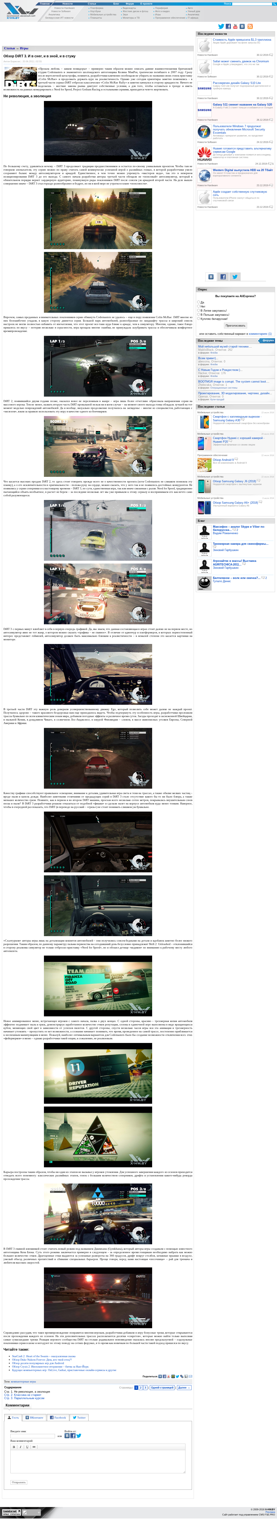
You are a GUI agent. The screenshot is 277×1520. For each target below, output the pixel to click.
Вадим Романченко (225, 533)
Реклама (270, 1512)
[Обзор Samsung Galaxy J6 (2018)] (204, 492)
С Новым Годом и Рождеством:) (219, 370)
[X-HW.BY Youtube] (236, 26)
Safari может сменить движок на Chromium (241, 61)
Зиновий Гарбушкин (225, 550)
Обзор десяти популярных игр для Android (38, 1363)
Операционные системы (223, 387)
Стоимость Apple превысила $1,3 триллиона (242, 39)
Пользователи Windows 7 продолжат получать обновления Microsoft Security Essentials (239, 129)
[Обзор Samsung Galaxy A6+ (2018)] (204, 514)
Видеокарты (129, 8)
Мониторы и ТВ (131, 17)
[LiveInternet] (186, 1376)
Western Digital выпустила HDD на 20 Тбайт (243, 170)
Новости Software (61, 11)
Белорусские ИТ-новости (59, 17)
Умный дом (194, 11)
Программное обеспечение (170, 17)
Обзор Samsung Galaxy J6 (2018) (234, 481)
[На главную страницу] (20, 11)
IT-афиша (193, 17)
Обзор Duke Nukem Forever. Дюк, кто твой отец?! (42, 1359)
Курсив (21, 1447)
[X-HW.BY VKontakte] (243, 26)
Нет (203, 306)
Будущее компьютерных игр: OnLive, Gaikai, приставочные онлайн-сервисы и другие (64, 1370)
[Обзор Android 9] (204, 471)
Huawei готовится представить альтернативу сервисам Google (242, 150)
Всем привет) (207, 358)
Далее (184, 1387)
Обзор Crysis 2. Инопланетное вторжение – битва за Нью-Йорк (50, 1366)
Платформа (96, 8)
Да (202, 302)
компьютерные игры (23, 1381)
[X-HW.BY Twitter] (221, 26)
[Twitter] (177, 1376)
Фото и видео (162, 11)
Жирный (14, 1447)
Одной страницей (162, 1387)
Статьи (92, 3)
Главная (45, 3)
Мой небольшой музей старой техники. (223, 346)
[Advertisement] (98, 33)
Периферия (161, 8)
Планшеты (96, 17)
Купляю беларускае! (214, 318)
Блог (116, 3)
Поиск (227, 3)
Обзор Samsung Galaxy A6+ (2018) (235, 502)
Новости (68, 3)
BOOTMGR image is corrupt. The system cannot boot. (232, 381)
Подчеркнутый (28, 1447)
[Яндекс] (169, 1376)
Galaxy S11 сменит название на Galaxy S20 (242, 104)
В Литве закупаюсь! (214, 310)
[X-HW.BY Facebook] (229, 26)
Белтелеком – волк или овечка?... (237, 578)
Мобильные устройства (103, 14)
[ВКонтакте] (160, 1376)
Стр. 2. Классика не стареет (22, 1395)
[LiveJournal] (182, 1376)
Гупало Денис (222, 581)
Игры (158, 14)
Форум (130, 3)
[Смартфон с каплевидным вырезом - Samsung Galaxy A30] (204, 428)
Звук (125, 14)
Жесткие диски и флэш (135, 11)
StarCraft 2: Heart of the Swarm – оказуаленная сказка (44, 1356)
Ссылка (34, 1447)
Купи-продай (217, 399)
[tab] (13, 1417)
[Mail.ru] (173, 1376)
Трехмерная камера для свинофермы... (241, 543)
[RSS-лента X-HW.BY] (250, 26)
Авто (190, 8)
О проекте (146, 3)
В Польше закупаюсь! (215, 314)
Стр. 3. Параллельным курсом (24, 1398)
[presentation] (13, 1417)
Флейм (214, 352)
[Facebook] (164, 1376)
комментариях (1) (260, 333)
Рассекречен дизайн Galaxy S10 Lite (237, 83)
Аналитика (54, 14)
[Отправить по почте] (190, 1376)
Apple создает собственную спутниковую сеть (240, 193)
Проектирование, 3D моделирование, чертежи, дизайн (233, 393)
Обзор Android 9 (223, 459)
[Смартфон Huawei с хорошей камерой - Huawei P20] (204, 449)
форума (268, 340)
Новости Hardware (64, 8)
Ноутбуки (95, 11)
